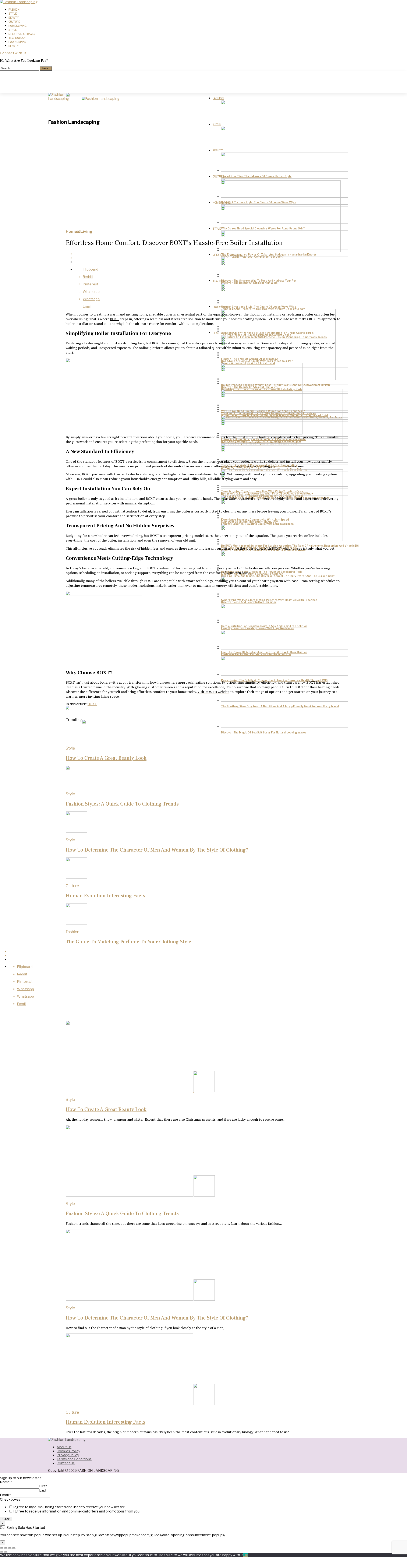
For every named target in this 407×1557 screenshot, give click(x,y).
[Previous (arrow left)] (1, 1552)
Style (12, 13)
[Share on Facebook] (207, 254)
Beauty (13, 17)
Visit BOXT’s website (213, 691)
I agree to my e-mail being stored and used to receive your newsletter (69, 1507)
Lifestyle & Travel (21, 33)
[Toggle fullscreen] (9, 1548)
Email (5, 1495)
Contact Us (66, 1463)
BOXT (114, 319)
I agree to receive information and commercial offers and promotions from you (76, 1511)
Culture (14, 21)
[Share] (5, 1548)
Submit (6, 1519)
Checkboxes (10, 1499)
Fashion (14, 9)
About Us (64, 1447)
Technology (17, 37)
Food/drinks (17, 41)
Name (6, 1482)
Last (42, 1491)
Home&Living (17, 25)
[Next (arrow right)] (5, 1552)
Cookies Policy (68, 1451)
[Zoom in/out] (13, 1548)
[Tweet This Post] (207, 258)
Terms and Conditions (74, 1459)
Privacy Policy (68, 1455)
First (43, 1486)
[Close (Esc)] (1, 1548)
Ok (245, 1555)
